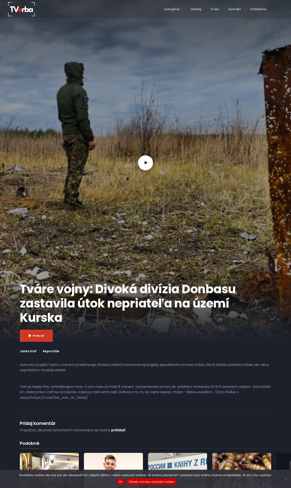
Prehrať (38, 336)
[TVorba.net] (21, 9)
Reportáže (51, 351)
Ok (120, 481)
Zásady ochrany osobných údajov (152, 481)
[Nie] (286, 479)
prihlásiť (118, 430)
